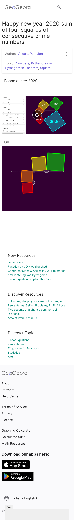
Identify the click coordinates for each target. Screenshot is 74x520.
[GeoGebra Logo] (18, 7)
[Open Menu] (67, 7)
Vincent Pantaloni (31, 54)
